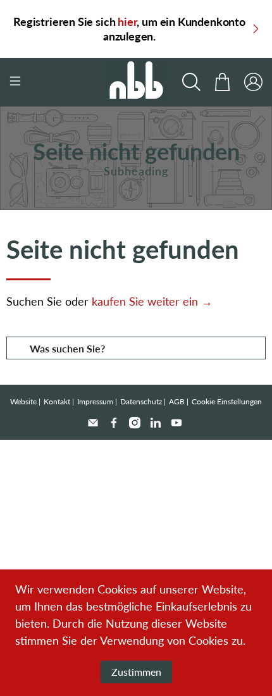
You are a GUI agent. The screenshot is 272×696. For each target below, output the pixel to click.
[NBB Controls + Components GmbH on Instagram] (134, 422)
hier (127, 21)
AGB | (179, 401)
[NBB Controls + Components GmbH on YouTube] (176, 422)
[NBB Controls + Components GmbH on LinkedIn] (155, 422)
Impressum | (97, 401)
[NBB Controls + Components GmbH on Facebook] (114, 422)
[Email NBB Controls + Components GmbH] (93, 422)
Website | (25, 401)
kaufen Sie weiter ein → (152, 301)
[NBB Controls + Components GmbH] (136, 82)
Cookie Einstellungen (227, 401)
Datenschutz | (143, 401)
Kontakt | (59, 401)
